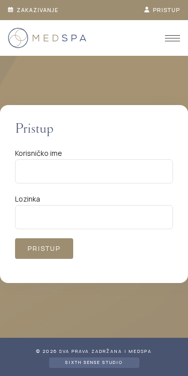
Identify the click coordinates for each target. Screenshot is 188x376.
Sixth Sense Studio (94, 362)
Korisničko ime (38, 153)
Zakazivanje (37, 10)
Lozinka (27, 199)
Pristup (165, 10)
